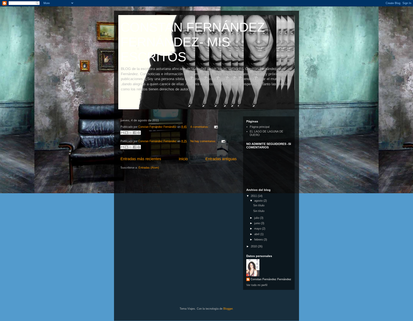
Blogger (228, 308)
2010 (254, 246)
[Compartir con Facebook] (135, 133)
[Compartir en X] (130, 133)
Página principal (260, 126)
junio (257, 223)
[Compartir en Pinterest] (139, 133)
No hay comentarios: (203, 141)
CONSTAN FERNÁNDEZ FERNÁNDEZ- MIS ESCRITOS (192, 42)
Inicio (183, 159)
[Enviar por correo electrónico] (122, 133)
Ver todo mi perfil (256, 285)
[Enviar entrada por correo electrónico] (215, 126)
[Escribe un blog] (126, 133)
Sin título (258, 205)
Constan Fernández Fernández (271, 279)
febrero (259, 239)
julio (257, 217)
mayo (258, 228)
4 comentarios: (200, 126)
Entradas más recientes (140, 159)
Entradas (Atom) (149, 167)
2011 (254, 196)
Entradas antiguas (221, 159)
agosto (259, 200)
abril (257, 234)
